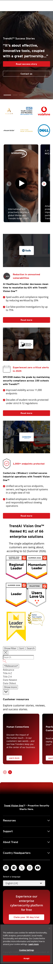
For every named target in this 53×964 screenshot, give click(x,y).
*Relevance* (11, 666)
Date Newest (10, 680)
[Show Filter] (5, 653)
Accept (27, 958)
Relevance (8, 669)
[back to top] (6, 692)
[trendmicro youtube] (38, 868)
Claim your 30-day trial (24, 916)
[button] (20, 183)
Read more (17, 319)
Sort (21, 648)
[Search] (26, 661)
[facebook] (14, 868)
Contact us (26, 71)
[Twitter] (22, 868)
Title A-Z (7, 673)
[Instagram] (30, 868)
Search (31, 648)
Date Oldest (9, 683)
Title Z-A (7, 676)
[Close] (49, 928)
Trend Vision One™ (14, 805)
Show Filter (10, 648)
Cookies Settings (26, 950)
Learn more (14, 758)
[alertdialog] (26, 944)
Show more (10, 687)
